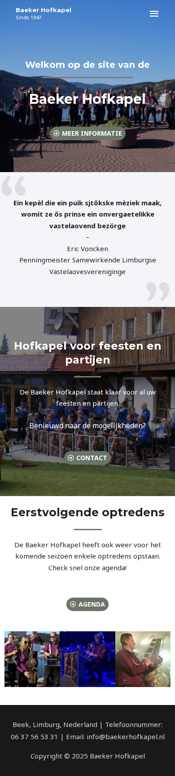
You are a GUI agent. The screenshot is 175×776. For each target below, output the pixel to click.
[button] (14, 659)
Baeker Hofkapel (43, 9)
